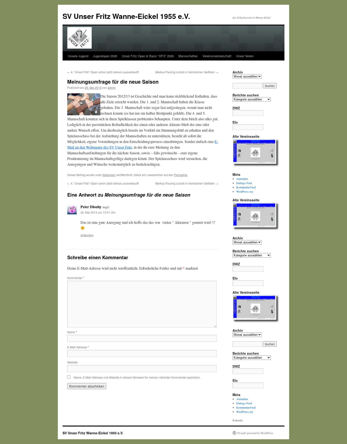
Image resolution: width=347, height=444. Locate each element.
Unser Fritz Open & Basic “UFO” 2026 (148, 56)
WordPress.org (244, 191)
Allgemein (108, 175)
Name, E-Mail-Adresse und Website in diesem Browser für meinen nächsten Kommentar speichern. (137, 377)
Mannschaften (188, 56)
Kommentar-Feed (246, 187)
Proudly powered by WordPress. (255, 433)
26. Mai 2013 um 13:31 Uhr (97, 212)
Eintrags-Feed (244, 183)
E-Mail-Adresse (78, 347)
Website (72, 362)
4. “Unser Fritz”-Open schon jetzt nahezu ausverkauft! (103, 72)
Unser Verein (245, 56)
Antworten (86, 235)
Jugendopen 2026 (105, 56)
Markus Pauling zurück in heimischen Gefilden (186, 72)
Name (72, 332)
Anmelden (242, 179)
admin (112, 88)
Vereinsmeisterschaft (217, 56)
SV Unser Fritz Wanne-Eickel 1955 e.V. (126, 16)
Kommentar (75, 278)
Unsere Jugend (78, 56)
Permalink (180, 175)
